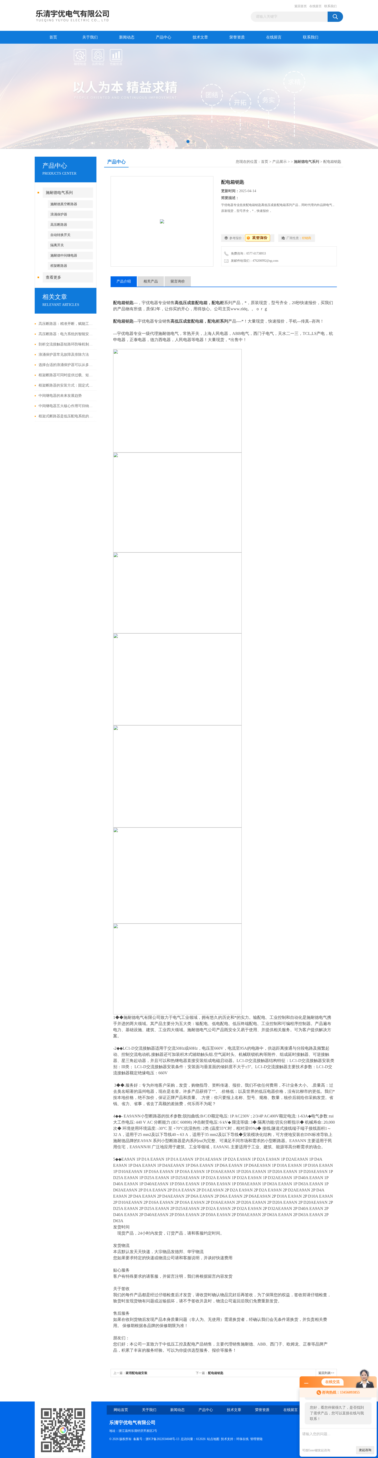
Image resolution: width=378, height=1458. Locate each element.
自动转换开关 (60, 235)
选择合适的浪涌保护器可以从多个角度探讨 (66, 365)
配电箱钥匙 (215, 1373)
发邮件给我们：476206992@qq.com (253, 260)
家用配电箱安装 (136, 1373)
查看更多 (53, 277)
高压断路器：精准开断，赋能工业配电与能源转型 (66, 324)
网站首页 (121, 1410)
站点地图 (213, 1439)
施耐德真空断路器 (63, 204)
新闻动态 (126, 37)
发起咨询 (365, 1450)
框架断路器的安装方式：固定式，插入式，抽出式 (66, 385)
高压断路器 (58, 225)
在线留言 (315, 6)
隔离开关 (57, 245)
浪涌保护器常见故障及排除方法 (64, 354)
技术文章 (200, 37)
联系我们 (330, 6)
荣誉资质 (237, 37)
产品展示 (279, 162)
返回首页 (300, 6)
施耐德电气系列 (59, 193)
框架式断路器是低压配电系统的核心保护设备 (66, 416)
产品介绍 (123, 281)
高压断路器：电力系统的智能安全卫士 (66, 334)
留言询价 (177, 281)
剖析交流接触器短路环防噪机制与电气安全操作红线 (66, 344)
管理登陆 (256, 1439)
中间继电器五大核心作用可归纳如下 (66, 406)
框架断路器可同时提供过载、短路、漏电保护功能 (66, 375)
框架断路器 (58, 266)
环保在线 (242, 1439)
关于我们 (90, 37)
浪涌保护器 (58, 214)
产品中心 (163, 37)
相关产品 (150, 281)
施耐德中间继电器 (63, 255)
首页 (53, 37)
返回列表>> (326, 1373)
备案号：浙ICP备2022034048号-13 (156, 1439)
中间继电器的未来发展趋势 (60, 396)
